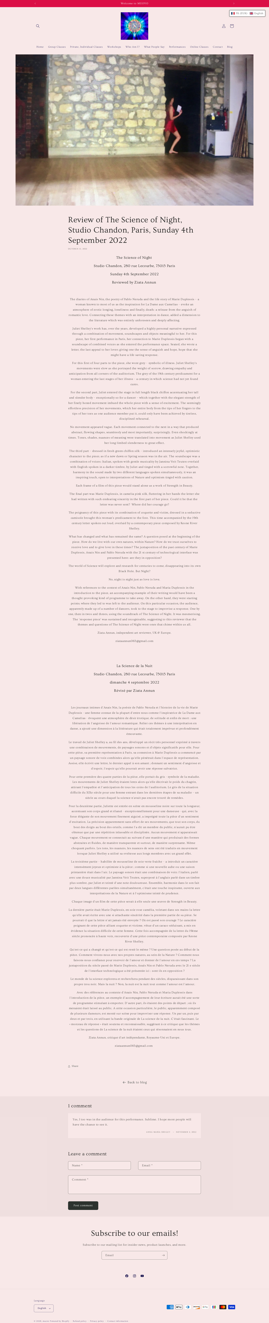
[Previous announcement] (35, 3)
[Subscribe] (163, 1255)
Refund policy (79, 1321)
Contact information (117, 1321)
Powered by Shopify (59, 1321)
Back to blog (137, 1082)
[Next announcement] (234, 3)
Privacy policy (97, 1321)
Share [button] (75, 1066)
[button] (38, 26)
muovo (46, 1321)
